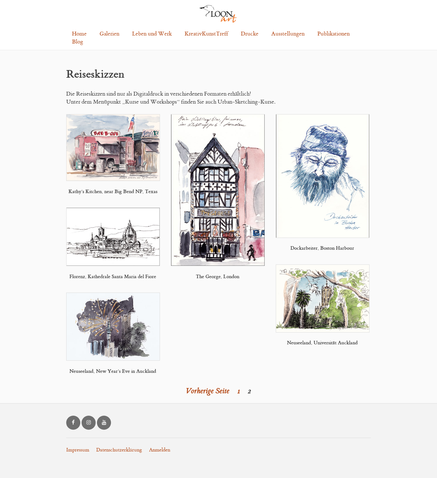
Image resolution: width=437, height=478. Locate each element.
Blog (77, 41)
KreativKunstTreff (206, 33)
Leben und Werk (152, 33)
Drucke (249, 33)
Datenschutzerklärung (119, 450)
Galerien (109, 33)
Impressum (77, 450)
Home (79, 33)
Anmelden (159, 450)
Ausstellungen (288, 33)
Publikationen (333, 33)
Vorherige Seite (207, 391)
